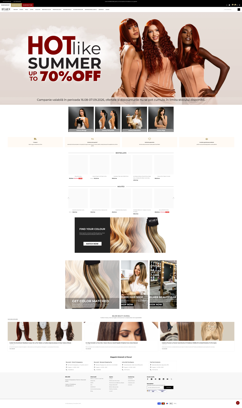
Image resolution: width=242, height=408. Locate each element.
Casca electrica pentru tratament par (99, 209)
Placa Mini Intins (78, 176)
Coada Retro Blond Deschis (121, 209)
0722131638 (98, 369)
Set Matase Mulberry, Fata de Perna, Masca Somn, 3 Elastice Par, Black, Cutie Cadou (142, 177)
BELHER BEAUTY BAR (27, 5)
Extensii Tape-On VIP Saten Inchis (100, 176)
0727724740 (155, 369)
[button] (68, 198)
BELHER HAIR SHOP (5, 5)
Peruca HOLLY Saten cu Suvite (164, 176)
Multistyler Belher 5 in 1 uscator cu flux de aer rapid (142, 210)
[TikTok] (240, 1)
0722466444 (71, 369)
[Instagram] (236, 1)
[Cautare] (231, 9)
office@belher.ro (69, 386)
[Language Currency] (239, 5)
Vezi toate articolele (13, 319)
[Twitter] (171, 379)
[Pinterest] (155, 379)
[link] (35, 142)
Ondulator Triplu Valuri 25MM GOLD (121, 176)
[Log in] (227, 5)
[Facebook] (234, 1)
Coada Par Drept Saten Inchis (78, 209)
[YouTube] (238, 1)
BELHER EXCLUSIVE (16, 5)
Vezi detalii (12, 348)
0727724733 (127, 369)
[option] (78, 167)
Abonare (168, 387)
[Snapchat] (163, 379)
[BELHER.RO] (81, 119)
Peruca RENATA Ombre (164, 209)
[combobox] (230, 9)
